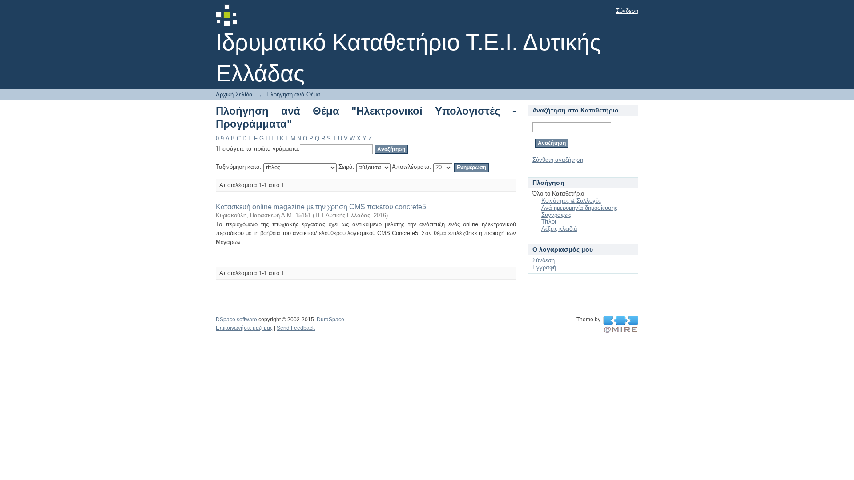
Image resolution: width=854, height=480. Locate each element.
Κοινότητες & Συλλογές (571, 200)
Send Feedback (296, 328)
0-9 (220, 138)
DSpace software (236, 319)
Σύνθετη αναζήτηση (557, 159)
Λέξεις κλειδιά (559, 228)
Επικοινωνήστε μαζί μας (244, 328)
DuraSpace (330, 319)
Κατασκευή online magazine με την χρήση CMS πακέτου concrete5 (321, 207)
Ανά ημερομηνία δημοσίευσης (579, 207)
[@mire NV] (620, 324)
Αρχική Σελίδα (234, 94)
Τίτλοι (548, 221)
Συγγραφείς (556, 215)
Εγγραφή (544, 267)
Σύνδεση (627, 11)
